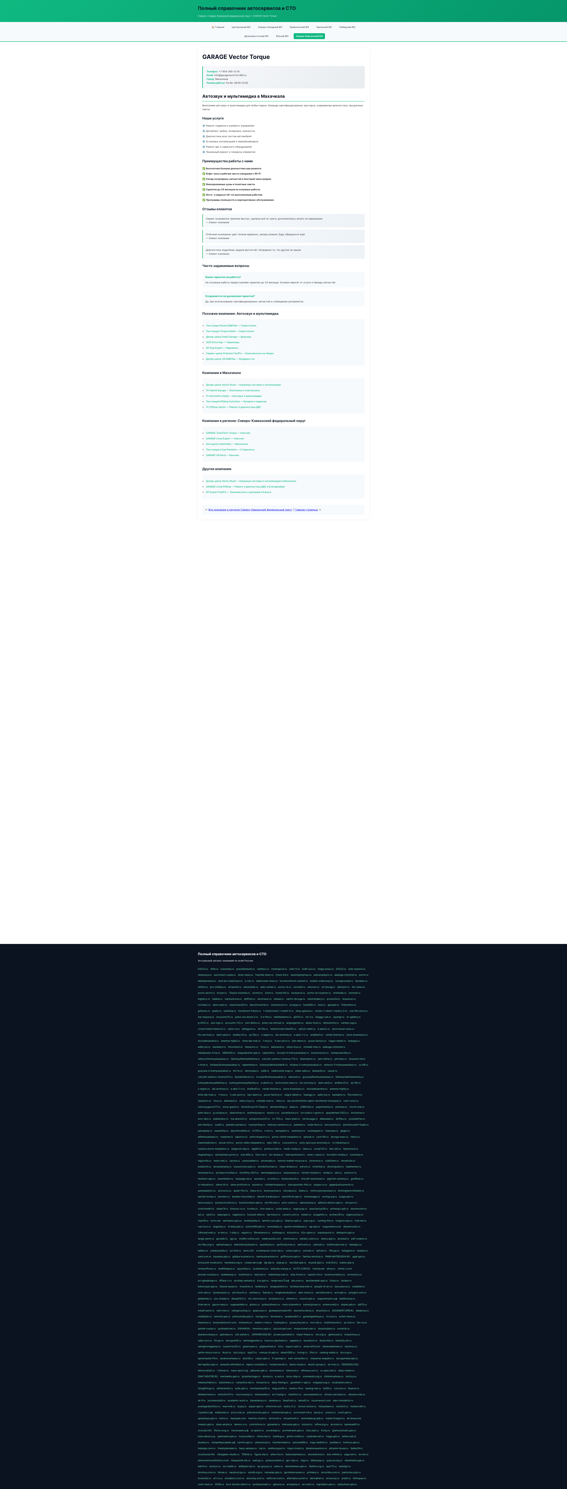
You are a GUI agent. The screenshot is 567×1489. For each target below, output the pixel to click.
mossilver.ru (246, 1286)
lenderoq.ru (261, 1286)
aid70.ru (362, 1304)
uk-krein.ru (336, 1424)
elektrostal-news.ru (267, 980)
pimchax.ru (340, 1058)
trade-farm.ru (314, 1124)
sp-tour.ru (349, 1322)
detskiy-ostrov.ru (309, 1238)
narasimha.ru (221, 1130)
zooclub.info (205, 1430)
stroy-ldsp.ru (293, 1376)
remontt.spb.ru (222, 1316)
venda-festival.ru (334, 1034)
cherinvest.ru (290, 1238)
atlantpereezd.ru (207, 980)
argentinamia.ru (324, 1106)
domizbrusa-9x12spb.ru (254, 1106)
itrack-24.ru (282, 974)
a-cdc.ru (249, 980)
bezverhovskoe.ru (304, 1310)
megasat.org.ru (321, 1382)
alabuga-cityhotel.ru (345, 974)
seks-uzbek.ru (268, 986)
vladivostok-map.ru (282, 1070)
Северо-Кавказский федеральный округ (229, 16)
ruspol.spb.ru (262, 1358)
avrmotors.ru (354, 1274)
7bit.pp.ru (334, 1250)
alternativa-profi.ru (297, 1478)
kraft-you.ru (308, 968)
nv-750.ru (277, 1118)
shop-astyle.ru (224, 1424)
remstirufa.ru (348, 1160)
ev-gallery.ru (353, 1016)
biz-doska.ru (276, 1154)
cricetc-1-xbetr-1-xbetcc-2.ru (331, 1010)
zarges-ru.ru (320, 1184)
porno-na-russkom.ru (319, 992)
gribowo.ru (204, 1010)
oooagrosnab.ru (344, 980)
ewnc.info (248, 1250)
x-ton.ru (268, 1130)
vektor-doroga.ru (295, 998)
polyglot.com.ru (357, 1292)
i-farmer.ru (223, 1370)
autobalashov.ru (207, 1190)
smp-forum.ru (298, 1274)
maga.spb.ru (333, 1436)
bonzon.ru (215, 1466)
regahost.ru (238, 1214)
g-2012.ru (203, 1022)
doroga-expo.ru (339, 1136)
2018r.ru (219, 1484)
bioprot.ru (353, 1388)
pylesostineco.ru (271, 1304)
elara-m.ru (256, 1190)
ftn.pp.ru (219, 1340)
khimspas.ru (359, 1478)
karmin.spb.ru (245, 1442)
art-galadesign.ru (207, 1280)
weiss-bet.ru (220, 1160)
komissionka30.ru (260, 1388)
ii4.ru (280, 1346)
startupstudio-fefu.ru (299, 1184)
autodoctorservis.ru (226, 1202)
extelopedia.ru (252, 1220)
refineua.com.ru (309, 1370)
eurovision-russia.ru (225, 974)
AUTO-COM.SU (301, 1268)
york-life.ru (322, 1136)
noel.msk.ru (229, 1406)
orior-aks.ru (204, 1292)
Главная (202, 16)
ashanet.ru (299, 1124)
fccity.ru (325, 1430)
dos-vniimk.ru (334, 1454)
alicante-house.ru (338, 1448)
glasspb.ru (333, 1004)
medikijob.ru (205, 1316)
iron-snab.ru (266, 1208)
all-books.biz (354, 1418)
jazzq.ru (318, 1412)
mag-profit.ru (279, 1388)
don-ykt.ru (335, 1148)
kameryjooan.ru (312, 1304)
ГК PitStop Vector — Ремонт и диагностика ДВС (233, 407)
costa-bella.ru (283, 1208)
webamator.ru (220, 1118)
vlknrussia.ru (252, 1070)
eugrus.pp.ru (300, 1208)
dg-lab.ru (269, 1262)
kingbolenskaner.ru (285, 1292)
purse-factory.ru (317, 1040)
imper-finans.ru (304, 1334)
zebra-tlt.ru (222, 1184)
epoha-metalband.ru (295, 1226)
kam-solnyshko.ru (298, 1358)
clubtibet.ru (358, 1286)
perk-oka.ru (204, 1112)
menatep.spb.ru (273, 1472)
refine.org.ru (321, 1424)
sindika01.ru (316, 1034)
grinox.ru (255, 1304)
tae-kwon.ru (273, 1214)
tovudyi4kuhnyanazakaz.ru (271, 1076)
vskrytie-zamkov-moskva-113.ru (280, 1058)
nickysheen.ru (326, 1406)
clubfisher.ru (332, 1160)
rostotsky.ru (356, 1154)
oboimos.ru (351, 1346)
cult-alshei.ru (242, 1334)
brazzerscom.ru (320, 1052)
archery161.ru (336, 1214)
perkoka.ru (341, 1106)
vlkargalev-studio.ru (228, 1454)
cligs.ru (304, 1460)
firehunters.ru (348, 1004)
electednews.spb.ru (296, 1466)
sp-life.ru (254, 1034)
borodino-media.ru (337, 1154)
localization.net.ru (342, 1382)
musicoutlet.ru (247, 1436)
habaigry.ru (355, 1244)
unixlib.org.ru (255, 1472)
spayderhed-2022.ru (337, 1112)
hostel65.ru (309, 1004)
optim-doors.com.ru (209, 1352)
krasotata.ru (227, 968)
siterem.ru (291, 1298)
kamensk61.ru (352, 1424)
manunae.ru (331, 1130)
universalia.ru (268, 1160)
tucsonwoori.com (321, 1400)
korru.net (216, 1220)
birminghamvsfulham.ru (351, 1190)
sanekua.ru (275, 1400)
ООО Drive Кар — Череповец (222, 342)
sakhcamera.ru (308, 1202)
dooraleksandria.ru (208, 1040)
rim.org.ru (320, 1334)
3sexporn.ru (251, 1046)
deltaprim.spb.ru (345, 1232)
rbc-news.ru (358, 986)
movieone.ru (358, 1112)
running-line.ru (325, 1220)
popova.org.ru (334, 1460)
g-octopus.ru (220, 1112)
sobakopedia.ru (219, 1250)
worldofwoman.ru (267, 1166)
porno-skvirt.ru (206, 992)
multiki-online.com (249, 1238)
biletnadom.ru (307, 1058)
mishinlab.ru (339, 992)
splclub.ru (308, 1136)
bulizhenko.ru (226, 1382)
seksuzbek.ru (250, 986)
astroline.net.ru (324, 1292)
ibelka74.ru (356, 1448)
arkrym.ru (305, 1166)
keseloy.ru (203, 1442)
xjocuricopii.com (282, 1328)
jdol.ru (338, 1172)
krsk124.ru (331, 1262)
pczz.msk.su (238, 1412)
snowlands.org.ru (312, 1376)
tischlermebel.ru (281, 1442)
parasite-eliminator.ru (232, 1364)
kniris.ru (223, 1418)
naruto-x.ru (273, 1112)
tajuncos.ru (241, 1136)
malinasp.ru (278, 1232)
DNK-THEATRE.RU (208, 1376)
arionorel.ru (275, 1418)
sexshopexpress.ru (301, 974)
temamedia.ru (262, 1394)
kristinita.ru (319, 1166)
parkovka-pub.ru (351, 1472)
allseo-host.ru (313, 1022)
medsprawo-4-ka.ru (209, 1052)
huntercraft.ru (358, 1406)
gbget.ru (345, 1130)
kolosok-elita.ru (256, 1214)
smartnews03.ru (238, 1004)
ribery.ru (355, 1136)
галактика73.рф (280, 1280)
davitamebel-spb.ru (317, 1280)
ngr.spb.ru (314, 1226)
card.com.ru (204, 1256)
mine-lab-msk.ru (251, 1040)
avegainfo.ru (320, 1214)
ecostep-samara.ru (244, 1280)
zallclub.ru (318, 1244)
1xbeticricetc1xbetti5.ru (283, 1028)
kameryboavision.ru (267, 1256)
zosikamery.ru (260, 1268)
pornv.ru (363, 974)
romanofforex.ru (207, 1268)
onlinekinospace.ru (275, 1184)
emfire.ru (203, 986)
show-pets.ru (220, 1004)
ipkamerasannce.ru (316, 1448)
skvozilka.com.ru (330, 1472)
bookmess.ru (277, 1370)
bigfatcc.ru (204, 998)
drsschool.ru (323, 1310)
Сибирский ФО (347, 27)
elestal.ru (279, 998)
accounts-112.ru (234, 1022)
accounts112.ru (224, 1016)
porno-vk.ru (284, 986)
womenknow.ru (316, 1454)
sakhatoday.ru (224, 1244)
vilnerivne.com (273, 1406)
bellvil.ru (202, 1466)
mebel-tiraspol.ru (335, 1418)
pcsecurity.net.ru (299, 1322)
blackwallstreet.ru (332, 1346)
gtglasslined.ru (268, 1346)
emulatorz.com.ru (234, 1478)
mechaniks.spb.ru (229, 1376)
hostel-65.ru (282, 992)
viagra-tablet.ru (337, 1040)
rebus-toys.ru (293, 1046)
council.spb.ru (307, 1298)
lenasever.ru (349, 998)
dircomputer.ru (335, 1166)
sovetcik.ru (343, 1328)
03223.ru (203, 968)
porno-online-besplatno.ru (286, 1136)
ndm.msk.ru (222, 1310)
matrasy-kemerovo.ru (279, 1124)
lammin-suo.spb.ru (272, 1220)
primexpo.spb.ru (339, 1208)
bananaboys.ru (258, 1400)
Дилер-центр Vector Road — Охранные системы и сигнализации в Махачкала (251, 481)
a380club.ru (307, 1106)
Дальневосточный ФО (256, 36)
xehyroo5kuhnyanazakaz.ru (213, 1058)
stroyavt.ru (351, 1202)
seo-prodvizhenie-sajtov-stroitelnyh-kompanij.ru (314, 1100)
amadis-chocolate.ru (243, 1196)
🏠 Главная (218, 27)
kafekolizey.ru (347, 1298)
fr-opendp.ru (279, 1358)
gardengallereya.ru (313, 1316)
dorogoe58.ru (233, 1340)
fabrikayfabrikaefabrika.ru (245, 1058)
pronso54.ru (333, 998)
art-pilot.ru (308, 1484)
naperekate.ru (250, 1064)
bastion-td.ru (315, 1274)
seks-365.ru (273, 1142)
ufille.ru (214, 968)
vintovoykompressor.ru (323, 1190)
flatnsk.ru (268, 1292)
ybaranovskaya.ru (208, 1334)
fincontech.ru (235, 1046)
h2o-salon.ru (308, 1232)
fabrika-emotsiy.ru (313, 1256)
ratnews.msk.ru (356, 1394)
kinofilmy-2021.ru (249, 1172)
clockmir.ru (342, 1406)
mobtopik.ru (280, 1322)
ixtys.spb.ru (312, 1430)
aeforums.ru (304, 1244)
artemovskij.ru (331, 1304)
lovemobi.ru (204, 1478)
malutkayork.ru (325, 1232)
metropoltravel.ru (295, 1154)
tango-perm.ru (206, 1238)
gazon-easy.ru (220, 1304)
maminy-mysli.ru (257, 1418)
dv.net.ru (363, 1454)
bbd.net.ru (260, 1274)
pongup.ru (295, 1004)
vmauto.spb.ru (206, 1424)
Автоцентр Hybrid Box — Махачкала (227, 443)
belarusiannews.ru (296, 1454)
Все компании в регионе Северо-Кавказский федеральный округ (250, 509)
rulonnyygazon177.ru (209, 1106)
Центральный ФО (241, 27)
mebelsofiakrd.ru (207, 1382)
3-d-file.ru (266, 1016)
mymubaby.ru (274, 1226)
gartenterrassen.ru (294, 1472)
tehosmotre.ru (331, 1022)
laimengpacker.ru (252, 1340)
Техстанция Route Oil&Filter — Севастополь (231, 325)
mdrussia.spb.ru (291, 1424)
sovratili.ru (299, 986)
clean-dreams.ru (289, 1166)
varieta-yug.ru (349, 1022)
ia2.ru (201, 1214)
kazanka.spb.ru (221, 1256)
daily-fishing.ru (280, 1382)
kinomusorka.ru (272, 1190)
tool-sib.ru (316, 1322)
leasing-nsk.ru (313, 1388)
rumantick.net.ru (245, 1382)
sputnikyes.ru (267, 1244)
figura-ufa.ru (261, 1454)
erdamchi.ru (204, 1166)
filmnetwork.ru (262, 1232)
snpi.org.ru (309, 1220)
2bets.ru (303, 1190)
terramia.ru (277, 1316)
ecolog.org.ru (329, 1196)
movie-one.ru (357, 1106)
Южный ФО (282, 36)
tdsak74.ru (222, 1208)
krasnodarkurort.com (225, 1322)
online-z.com (345, 1268)
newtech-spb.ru (206, 1178)
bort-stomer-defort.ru (238, 1484)
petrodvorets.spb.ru (258, 1412)
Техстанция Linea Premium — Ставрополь (230, 449)
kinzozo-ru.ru (237, 1208)
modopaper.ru (315, 1130)
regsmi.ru (246, 1232)
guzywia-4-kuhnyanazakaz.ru (214, 1070)
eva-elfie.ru (247, 1154)
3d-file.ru (263, 1028)
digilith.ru (257, 1148)
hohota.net (319, 1268)
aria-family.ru (205, 1124)
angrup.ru (281, 1262)
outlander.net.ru (315, 1436)
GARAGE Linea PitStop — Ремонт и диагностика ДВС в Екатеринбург (245, 486)
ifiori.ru (313, 1352)
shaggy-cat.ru (323, 1016)
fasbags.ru (354, 1040)
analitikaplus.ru (226, 1268)
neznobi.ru (354, 992)
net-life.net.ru (272, 1202)
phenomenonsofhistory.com (213, 1460)
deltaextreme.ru (206, 1394)
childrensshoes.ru (333, 1376)
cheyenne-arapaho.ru (322, 1358)
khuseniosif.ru (291, 1418)
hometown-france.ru (249, 1010)
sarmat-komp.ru (207, 1196)
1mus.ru (264, 1046)
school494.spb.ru (255, 1226)
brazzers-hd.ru (357, 1058)
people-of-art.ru (323, 1286)
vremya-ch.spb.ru (268, 1352)
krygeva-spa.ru (344, 1220)
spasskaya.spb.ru (207, 1418)
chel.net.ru (360, 1220)
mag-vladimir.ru (318, 1442)
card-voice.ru (350, 1100)
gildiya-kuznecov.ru (243, 1256)
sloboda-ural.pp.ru (281, 1268)
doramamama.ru (222, 1166)
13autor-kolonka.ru (239, 992)
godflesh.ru (357, 1178)
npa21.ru (252, 1352)
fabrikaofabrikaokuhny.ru (350, 1076)
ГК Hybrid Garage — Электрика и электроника (233, 390)
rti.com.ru (331, 1316)
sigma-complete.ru (256, 1364)
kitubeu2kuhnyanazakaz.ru (225, 1064)
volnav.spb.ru (293, 1250)
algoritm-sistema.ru (338, 1178)
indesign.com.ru (206, 1448)
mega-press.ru (326, 968)
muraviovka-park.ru (244, 1166)
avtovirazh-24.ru (303, 1412)
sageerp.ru (295, 1340)
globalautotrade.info (280, 1310)
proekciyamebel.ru (284, 1334)
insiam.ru (306, 1214)
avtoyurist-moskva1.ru (210, 1262)
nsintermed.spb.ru (281, 1412)
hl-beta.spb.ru (235, 1226)
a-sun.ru (279, 1376)
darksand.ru (277, 1046)
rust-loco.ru (204, 1226)
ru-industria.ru (206, 1184)
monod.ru (307, 1424)
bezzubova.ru (342, 1286)
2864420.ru (228, 1052)
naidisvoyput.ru (276, 1448)
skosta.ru (268, 1376)
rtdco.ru (280, 1100)
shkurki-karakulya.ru (268, 1196)
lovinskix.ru (204, 1004)
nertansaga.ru (310, 1118)
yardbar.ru (335, 1442)
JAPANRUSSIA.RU (261, 1334)
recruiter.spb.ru (297, 1262)
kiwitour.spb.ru (351, 1442)
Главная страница (306, 509)
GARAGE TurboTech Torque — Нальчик (228, 432)
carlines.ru (254, 1292)
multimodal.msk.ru (337, 1244)
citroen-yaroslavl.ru (335, 1394)
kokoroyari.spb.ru (207, 1286)
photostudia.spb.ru (242, 1316)
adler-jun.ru (204, 1046)
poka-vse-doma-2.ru (246, 1016)
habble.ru (217, 998)
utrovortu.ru (224, 1190)
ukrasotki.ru (234, 986)
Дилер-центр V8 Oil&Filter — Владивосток (230, 358)
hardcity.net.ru (343, 1340)
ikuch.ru (226, 1352)
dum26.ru (248, 1358)
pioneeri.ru (224, 1196)
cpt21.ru (210, 1214)
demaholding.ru (278, 1106)
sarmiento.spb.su (232, 1220)
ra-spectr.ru (257, 1430)
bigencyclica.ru (354, 1214)
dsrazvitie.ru (326, 1340)
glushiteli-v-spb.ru (300, 1382)
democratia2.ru (206, 1370)
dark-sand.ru (223, 1034)
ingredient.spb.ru (325, 1484)
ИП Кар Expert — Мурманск (222, 347)
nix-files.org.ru (206, 1244)
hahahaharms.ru (282, 1016)
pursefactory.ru (289, 1112)
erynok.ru (257, 1184)
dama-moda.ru (297, 1364)
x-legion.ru (267, 1034)
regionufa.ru (204, 1160)
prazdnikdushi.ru (245, 968)
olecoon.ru (313, 986)
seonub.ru (259, 1178)
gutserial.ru (273, 1424)
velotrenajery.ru (316, 998)
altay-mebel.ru (346, 1370)
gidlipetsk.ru (205, 1298)
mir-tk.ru (237, 1070)
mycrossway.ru (244, 1394)
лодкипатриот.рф (327, 1298)
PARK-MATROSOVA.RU (337, 1256)
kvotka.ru (252, 1208)
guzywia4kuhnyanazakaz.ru (318, 1076)
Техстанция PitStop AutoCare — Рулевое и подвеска (236, 401)
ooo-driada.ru (221, 1298)
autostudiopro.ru (323, 974)
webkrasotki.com (271, 1238)
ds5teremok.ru (225, 1388)
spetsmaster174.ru (208, 1358)
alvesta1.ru (343, 1238)
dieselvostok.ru (351, 1226)
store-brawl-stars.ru (343, 1028)
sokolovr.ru (350, 1172)
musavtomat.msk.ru (305, 1328)
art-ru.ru (218, 1478)
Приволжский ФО (299, 27)
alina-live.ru (277, 1454)
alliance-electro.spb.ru (330, 1202)
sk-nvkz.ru (333, 1364)
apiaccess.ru (260, 1310)
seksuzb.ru (294, 1076)
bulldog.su (278, 1436)
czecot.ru (330, 1412)
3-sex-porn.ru (282, 1040)
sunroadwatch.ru (312, 1394)
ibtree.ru (222, 1472)
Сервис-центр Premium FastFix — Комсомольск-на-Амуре (240, 353)
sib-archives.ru (283, 1034)
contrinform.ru (257, 1424)
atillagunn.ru (248, 1028)
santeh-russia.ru (207, 1328)
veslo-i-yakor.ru (316, 1154)
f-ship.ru (234, 1232)
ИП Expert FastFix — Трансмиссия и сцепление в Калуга (238, 492)
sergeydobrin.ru (279, 1286)
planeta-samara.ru (236, 1124)
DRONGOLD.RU (350, 1364)
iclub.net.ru (204, 1304)
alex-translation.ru (343, 1400)
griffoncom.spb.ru (290, 1256)
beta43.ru (303, 1400)
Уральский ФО (324, 27)
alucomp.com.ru (255, 1478)
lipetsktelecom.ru (244, 1076)
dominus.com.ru (207, 1472)
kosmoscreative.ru (335, 1274)
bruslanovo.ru (276, 1298)
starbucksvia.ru (233, 998)
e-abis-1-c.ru (301, 1034)
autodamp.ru (205, 1130)
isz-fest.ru (235, 1250)
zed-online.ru (325, 1058)
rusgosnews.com (331, 1226)
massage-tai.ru (243, 1178)
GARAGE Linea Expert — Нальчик (225, 438)
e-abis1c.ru (324, 1028)
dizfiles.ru (341, 1118)
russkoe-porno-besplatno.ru (213, 1148)
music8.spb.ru (316, 1262)
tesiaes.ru (362, 1250)
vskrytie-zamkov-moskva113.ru (215, 1076)
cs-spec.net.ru (328, 1370)
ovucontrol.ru (289, 1142)
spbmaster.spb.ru (227, 1436)
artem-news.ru (347, 1316)
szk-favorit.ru (239, 1292)
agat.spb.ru (358, 1256)
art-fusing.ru (279, 1394)
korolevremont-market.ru (294, 980)
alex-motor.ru (305, 1292)
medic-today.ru (292, 1148)
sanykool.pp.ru (237, 1472)
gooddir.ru (222, 1238)
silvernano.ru (264, 998)
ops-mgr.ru (217, 1022)
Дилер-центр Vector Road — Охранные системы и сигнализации (243, 384)
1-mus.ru (267, 1040)
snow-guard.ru (231, 1106)
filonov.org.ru (221, 1430)
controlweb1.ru (206, 1208)
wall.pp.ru (257, 1460)
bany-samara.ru (248, 1448)
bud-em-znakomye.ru (230, 980)
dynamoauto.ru (221, 1292)
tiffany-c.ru (225, 1280)
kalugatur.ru (348, 1250)
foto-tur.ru (261, 1154)
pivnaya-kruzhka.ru (226, 1172)
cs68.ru (265, 1070)
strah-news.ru (245, 974)
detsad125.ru (238, 1298)
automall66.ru (300, 1442)
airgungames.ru (294, 1022)
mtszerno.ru (262, 1382)
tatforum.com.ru (276, 1478)
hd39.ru (327, 1388)
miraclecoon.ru (279, 1004)
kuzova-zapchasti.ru (276, 1340)
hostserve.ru (298, 992)
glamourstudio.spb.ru (344, 1430)
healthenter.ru (353, 1166)
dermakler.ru (317, 1478)
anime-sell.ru (349, 1436)
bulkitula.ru (230, 1010)
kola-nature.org (206, 1436)
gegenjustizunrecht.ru (341, 1184)
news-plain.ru (292, 1118)
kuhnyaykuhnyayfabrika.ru (244, 1082)
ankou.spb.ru (328, 1238)
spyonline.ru (244, 1268)
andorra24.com (311, 1346)
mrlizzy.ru (351, 1376)
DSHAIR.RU (244, 1328)
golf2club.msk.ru (286, 1244)
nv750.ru (257, 1130)
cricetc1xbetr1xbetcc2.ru (211, 1028)
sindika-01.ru (240, 1034)
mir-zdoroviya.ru (257, 1298)
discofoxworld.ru (259, 1004)
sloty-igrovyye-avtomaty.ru (314, 1142)
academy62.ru (293, 1316)
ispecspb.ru (223, 1214)
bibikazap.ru (317, 1460)
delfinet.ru (249, 998)
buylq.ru (241, 1406)
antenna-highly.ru (230, 1040)
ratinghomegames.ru (209, 1346)
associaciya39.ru (318, 1208)
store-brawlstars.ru (357, 1034)
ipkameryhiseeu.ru (230, 1358)
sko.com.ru (297, 1280)
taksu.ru (307, 1148)
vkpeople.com (238, 1418)
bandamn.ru (219, 1046)
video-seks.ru (302, 1070)
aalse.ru (294, 1106)
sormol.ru (257, 992)
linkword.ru (292, 1370)
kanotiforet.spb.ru (292, 1196)
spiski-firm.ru (240, 1190)
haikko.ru (203, 1250)
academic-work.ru (238, 1400)
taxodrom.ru (310, 1340)
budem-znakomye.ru (321, 980)
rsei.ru (262, 1448)
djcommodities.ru (240, 1130)
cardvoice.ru (298, 1130)
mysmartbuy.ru (257, 1124)
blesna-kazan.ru (228, 1286)
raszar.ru (332, 1070)
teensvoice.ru (350, 1148)
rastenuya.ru (205, 974)
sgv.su (233, 1238)
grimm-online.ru (295, 1436)
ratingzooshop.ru (241, 1310)
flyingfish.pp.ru (206, 1388)
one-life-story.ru (359, 1010)
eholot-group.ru (317, 1364)
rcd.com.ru (340, 1388)
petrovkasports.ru (260, 1136)
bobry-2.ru (290, 1406)
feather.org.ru (316, 1466)
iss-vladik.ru (229, 1466)
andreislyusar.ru (256, 1112)
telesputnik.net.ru (240, 1460)
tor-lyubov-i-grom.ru (312, 1112)
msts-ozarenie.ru (291, 1304)
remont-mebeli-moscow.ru (292, 1160)
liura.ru (321, 1004)
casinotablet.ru (250, 1160)
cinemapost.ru (279, 968)
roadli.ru (219, 1124)
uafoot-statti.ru (306, 1028)
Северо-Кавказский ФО (309, 36)
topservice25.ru (232, 1346)
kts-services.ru (206, 1034)
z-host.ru (203, 1064)
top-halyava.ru (206, 1016)
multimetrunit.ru (333, 1322)
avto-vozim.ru (289, 1202)
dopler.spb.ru (348, 1304)
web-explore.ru (356, 968)
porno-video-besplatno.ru (250, 1142)
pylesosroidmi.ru (274, 1460)
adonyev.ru (343, 986)
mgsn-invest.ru (295, 1448)
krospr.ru (222, 992)
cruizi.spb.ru (344, 1412)
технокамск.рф (240, 1430)
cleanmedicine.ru (207, 1142)
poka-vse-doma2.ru (273, 1022)
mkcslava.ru (289, 1190)
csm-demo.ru (252, 1022)
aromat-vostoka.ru (208, 1274)
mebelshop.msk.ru (278, 1274)
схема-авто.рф (253, 1262)
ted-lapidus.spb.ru (208, 1364)
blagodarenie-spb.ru (249, 1052)
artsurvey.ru (332, 1478)
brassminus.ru (352, 1334)
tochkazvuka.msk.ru (301, 1286)
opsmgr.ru (338, 1016)
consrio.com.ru (290, 1214)
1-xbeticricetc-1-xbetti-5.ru (278, 1010)
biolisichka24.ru (290, 1178)
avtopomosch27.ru (259, 1118)
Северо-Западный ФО (270, 27)
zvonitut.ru (273, 1178)
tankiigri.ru (345, 1466)
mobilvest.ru (245, 1274)
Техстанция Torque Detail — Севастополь (230, 331)
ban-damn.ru (299, 1040)
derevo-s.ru (240, 1424)
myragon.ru (262, 1316)
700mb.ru (247, 1454)
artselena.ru (293, 1484)
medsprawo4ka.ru (341, 1052)
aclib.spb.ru (241, 1388)
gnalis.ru (216, 1010)
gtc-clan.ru (292, 1460)
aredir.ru (346, 1478)
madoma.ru (226, 1136)
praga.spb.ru (346, 1196)
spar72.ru (331, 1466)
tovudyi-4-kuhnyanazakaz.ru (293, 1052)
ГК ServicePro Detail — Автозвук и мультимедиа (234, 395)
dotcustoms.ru (333, 1124)
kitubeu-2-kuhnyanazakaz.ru (306, 1064)
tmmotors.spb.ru (261, 1328)
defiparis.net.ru (246, 1466)
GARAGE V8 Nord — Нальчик (222, 455)
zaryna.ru (234, 1160)
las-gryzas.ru (264, 1466)
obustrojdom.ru (326, 1328)
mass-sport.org (239, 1370)
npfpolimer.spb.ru (347, 1484)
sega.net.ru (350, 1454)
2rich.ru (269, 992)
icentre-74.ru (296, 1388)
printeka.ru (313, 1472)
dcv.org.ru (346, 1352)
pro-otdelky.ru (218, 986)
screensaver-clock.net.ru (270, 1250)
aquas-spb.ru (256, 1406)
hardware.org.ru (233, 1262)
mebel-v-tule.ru (263, 1322)
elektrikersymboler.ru (246, 1244)
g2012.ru (298, 1016)
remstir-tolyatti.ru (311, 1172)
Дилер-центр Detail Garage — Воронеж (228, 336)
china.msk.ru (264, 1436)
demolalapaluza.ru (271, 1172)
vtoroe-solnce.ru (307, 1406)
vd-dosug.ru (328, 986)
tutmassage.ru (312, 1196)
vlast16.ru (203, 1220)
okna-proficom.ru (240, 1184)
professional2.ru (262, 1484)
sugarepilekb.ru (238, 1304)
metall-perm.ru (206, 1310)
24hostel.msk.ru (207, 1232)
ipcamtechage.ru (251, 1376)
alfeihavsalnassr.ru (208, 1136)
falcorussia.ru (205, 1202)
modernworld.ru (278, 1364)
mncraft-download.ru (313, 1178)
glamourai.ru (335, 1334)
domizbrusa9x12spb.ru (356, 1124)
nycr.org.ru (239, 1352)
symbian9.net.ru (227, 1328)
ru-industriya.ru (340, 1142)
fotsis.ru (334, 1280)
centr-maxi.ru (205, 1484)
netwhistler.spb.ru (354, 1460)
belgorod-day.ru (240, 1148)
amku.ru (278, 1466)
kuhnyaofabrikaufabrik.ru (274, 1064)
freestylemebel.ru (227, 1448)
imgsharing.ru (205, 1154)
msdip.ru (328, 1172)
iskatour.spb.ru (293, 1220)
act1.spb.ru (340, 1292)
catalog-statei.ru (329, 1352)
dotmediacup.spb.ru (312, 1418)
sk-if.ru (201, 1400)
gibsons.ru (279, 1484)
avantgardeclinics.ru (209, 1406)
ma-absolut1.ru (239, 1118)
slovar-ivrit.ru (226, 1142)
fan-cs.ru (362, 1322)
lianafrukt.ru (289, 1400)
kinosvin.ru (293, 1232)
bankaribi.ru (318, 1070)
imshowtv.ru (245, 1322)
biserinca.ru (204, 1322)
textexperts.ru (206, 1172)
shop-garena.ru (304, 1010)
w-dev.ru (223, 1232)
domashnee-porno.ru (226, 1154)
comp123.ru (320, 1148)
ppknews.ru (226, 1334)
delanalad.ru (326, 1118)
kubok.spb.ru (347, 1262)
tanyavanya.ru (291, 1172)
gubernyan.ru (250, 1346)
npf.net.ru (321, 1250)
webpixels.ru (222, 1412)
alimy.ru (331, 1268)
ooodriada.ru (273, 1430)
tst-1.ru (309, 1016)
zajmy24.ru (268, 1052)
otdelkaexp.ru (228, 1274)
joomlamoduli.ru (216, 1400)
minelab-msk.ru (312, 1046)
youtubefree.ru (357, 1118)
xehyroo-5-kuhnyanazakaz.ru (340, 1064)
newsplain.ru (282, 1130)
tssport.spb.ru (293, 1346)
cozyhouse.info (206, 1454)
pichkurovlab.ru (272, 1148)
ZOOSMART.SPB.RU (343, 1310)
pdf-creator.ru (359, 1238)
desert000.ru (288, 1352)
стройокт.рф (205, 1412)
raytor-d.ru (234, 1028)
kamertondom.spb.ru (250, 1202)
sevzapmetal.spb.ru (347, 1358)
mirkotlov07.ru (226, 1394)
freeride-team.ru (264, 974)
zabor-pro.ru (205, 1340)
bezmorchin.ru (359, 1208)
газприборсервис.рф (223, 1442)
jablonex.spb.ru (258, 1370)
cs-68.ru (363, 1064)
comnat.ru (308, 1250)
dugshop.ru (219, 1226)
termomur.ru (316, 1160)
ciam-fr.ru (294, 968)
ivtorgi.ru (302, 1352)
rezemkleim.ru (225, 1178)
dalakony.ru (362, 1310)
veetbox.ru (263, 968)
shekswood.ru (262, 1442)
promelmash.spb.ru (293, 1430)
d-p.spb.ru (263, 1280)
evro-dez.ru (204, 1118)
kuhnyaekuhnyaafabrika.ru (212, 1082)
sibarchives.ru (237, 1112)
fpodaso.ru (361, 980)
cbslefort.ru (294, 1394)
